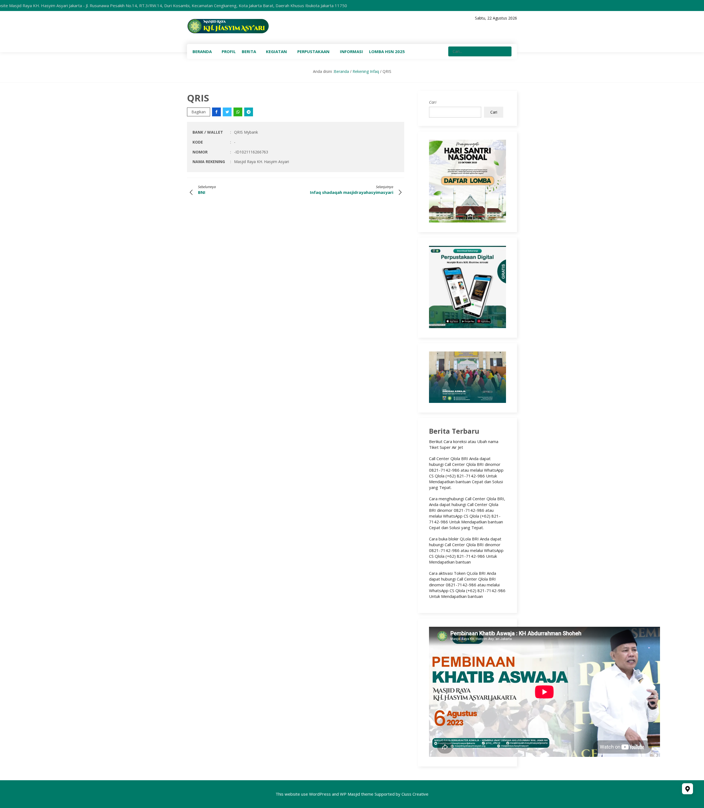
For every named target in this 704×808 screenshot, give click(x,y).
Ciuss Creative (415, 794)
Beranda (341, 71)
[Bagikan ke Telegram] (249, 111)
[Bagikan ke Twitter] (227, 111)
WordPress (320, 794)
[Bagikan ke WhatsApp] (238, 111)
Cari (432, 102)
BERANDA (202, 51)
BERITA (249, 51)
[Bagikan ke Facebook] (217, 111)
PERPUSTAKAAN (313, 51)
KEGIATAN (276, 51)
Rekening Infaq (366, 71)
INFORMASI (351, 51)
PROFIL (229, 51)
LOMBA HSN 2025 (387, 51)
